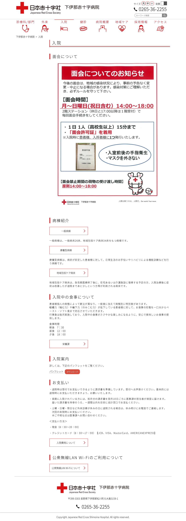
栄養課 (65, 344)
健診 (83, 22)
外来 (45, 22)
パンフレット (56, 371)
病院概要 (102, 22)
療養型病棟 (66, 250)
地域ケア (122, 22)
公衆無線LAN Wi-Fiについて (66, 468)
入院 (64, 22)
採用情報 (141, 22)
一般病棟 (66, 231)
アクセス (160, 22)
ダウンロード (72, 371)
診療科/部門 (25, 22)
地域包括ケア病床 (66, 273)
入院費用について (66, 442)
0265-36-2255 (153, 9)
